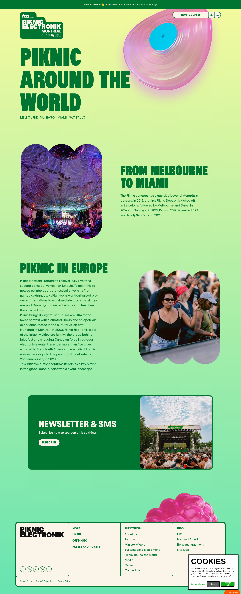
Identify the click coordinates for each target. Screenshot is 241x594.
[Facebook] (23, 569)
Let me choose (198, 584)
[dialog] (213, 572)
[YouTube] (42, 569)
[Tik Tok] (36, 569)
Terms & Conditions (45, 581)
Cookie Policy (64, 581)
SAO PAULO (77, 117)
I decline (213, 584)
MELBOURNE (29, 117)
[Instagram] (29, 569)
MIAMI (62, 117)
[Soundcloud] (49, 569)
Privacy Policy (26, 581)
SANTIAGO (47, 117)
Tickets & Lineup (190, 14)
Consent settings (232, 592)
